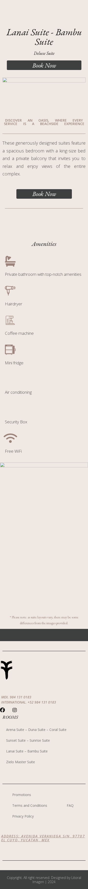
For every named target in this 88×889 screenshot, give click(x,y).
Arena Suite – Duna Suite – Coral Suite (36, 729)
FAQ (70, 805)
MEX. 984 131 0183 (16, 697)
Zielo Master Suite (20, 762)
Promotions (21, 794)
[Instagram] (14, 710)
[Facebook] (2, 710)
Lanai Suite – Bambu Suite (27, 751)
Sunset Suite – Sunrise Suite (28, 740)
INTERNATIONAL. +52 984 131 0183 (28, 702)
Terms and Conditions (29, 805)
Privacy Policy (23, 816)
